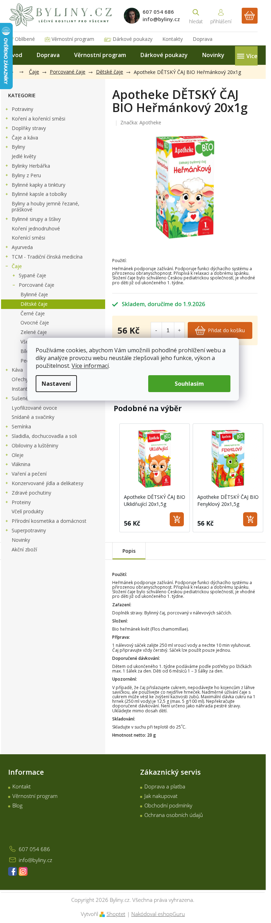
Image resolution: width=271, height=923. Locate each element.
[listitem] (154, 477)
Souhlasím (189, 384)
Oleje (18, 455)
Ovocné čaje (34, 322)
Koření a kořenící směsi (38, 118)
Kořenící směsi (28, 237)
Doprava (202, 39)
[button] (112, 478)
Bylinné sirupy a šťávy (36, 219)
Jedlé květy (24, 156)
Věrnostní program (73, 39)
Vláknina (21, 464)
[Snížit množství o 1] (156, 330)
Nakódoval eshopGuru (158, 913)
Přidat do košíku (226, 330)
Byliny (18, 146)
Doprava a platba (164, 786)
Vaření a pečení (29, 473)
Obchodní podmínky (168, 805)
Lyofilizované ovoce (34, 407)
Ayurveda (22, 247)
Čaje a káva (25, 137)
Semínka (21, 426)
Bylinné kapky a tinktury (38, 184)
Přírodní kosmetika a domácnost (49, 521)
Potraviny (22, 109)
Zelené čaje (33, 332)
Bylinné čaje (34, 294)
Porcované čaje (36, 284)
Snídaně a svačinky (33, 417)
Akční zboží (24, 549)
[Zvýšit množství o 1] (179, 330)
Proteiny (21, 502)
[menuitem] (15, 55)
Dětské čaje (34, 304)
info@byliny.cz (35, 859)
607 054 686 (34, 849)
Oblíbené (25, 39)
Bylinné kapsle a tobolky (39, 194)
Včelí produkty (27, 511)
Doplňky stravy (29, 128)
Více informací (90, 366)
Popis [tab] (129, 550)
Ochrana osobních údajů (173, 814)
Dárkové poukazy (132, 39)
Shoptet (116, 913)
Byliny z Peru (26, 175)
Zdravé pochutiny (31, 492)
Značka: (140, 122)
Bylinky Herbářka (31, 165)
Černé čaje (32, 313)
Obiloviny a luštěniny (35, 445)
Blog (17, 805)
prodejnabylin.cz (12, 871)
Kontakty (172, 39)
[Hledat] (195, 15)
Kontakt (21, 786)
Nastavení (56, 384)
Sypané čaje (32, 275)
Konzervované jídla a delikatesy (47, 483)
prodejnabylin (23, 871)
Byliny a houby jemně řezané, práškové (45, 206)
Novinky (21, 540)
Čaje (17, 266)
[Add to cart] (177, 519)
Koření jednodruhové (36, 228)
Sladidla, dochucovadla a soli (44, 436)
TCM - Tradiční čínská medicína (47, 256)
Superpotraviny (29, 530)
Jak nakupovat (160, 795)
